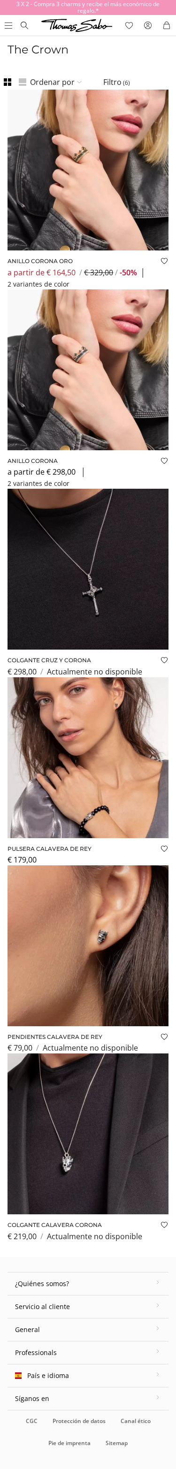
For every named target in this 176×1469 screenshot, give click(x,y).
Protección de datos (79, 1421)
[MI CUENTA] (147, 25)
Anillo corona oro (40, 261)
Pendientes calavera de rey (55, 1036)
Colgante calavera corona (55, 1224)
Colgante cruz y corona (49, 660)
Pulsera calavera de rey (50, 848)
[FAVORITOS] (129, 25)
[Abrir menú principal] (7, 25)
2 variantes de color (38, 284)
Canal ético (136, 1421)
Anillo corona (33, 460)
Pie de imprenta (69, 1443)
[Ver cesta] (166, 25)
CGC (32, 1421)
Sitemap (117, 1443)
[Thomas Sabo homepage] (24, 25)
